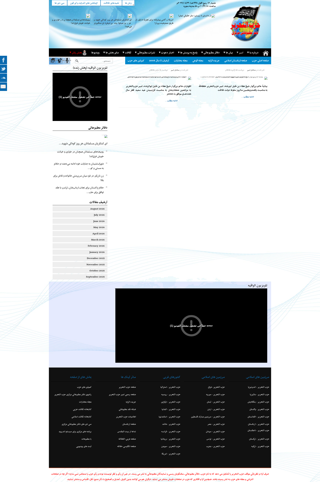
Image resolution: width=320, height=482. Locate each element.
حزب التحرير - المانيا (171, 409)
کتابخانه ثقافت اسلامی (81, 416)
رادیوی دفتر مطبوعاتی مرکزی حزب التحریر (72, 394)
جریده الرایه (213, 60)
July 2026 (99, 215)
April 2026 (98, 233)
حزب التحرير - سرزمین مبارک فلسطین (208, 416)
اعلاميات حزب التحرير (126, 416)
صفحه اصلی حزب (260, 60)
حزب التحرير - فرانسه (170, 431)
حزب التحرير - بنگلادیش (258, 402)
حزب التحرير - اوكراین (170, 402)
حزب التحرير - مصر (216, 424)
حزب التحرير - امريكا (171, 454)
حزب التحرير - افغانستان (258, 416)
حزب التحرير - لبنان (216, 402)
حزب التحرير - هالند (171, 424)
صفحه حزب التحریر (127, 387)
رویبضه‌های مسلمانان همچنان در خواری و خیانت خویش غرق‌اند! (71, 21)
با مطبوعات (86, 439)
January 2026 (97, 252)
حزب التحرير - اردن (216, 409)
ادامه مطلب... (247, 97)
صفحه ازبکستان (129, 424)
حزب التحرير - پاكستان (259, 409)
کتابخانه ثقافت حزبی (82, 409)
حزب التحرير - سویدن (170, 446)
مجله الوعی (197, 60)
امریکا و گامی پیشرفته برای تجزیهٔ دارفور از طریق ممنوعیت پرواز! (154, 21)
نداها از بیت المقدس (126, 431)
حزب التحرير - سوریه (215, 394)
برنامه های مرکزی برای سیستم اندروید (75, 431)
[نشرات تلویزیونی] (59, 63)
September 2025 (95, 277)
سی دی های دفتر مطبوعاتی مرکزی (76, 424)
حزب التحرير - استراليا (170, 387)
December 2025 (96, 258)
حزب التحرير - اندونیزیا (258, 387)
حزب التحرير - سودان (215, 431)
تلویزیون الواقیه (257, 285)
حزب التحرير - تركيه (260, 446)
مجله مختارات (181, 60)
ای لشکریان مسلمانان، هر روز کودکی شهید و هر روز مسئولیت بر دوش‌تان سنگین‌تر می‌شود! (113, 23)
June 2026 (99, 221)
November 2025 (95, 264)
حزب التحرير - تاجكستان (258, 430)
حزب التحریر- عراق (216, 387)
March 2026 (98, 239)
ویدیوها (95, 52)
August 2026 (97, 209)
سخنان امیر (251, 70)
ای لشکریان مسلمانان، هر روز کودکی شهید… (83, 143)
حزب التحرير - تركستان (259, 439)
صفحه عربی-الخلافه (127, 439)
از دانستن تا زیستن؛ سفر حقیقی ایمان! (194, 15)
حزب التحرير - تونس (215, 439)
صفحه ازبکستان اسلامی (235, 60)
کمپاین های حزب (136, 60)
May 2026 (99, 227)
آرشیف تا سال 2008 (159, 60)
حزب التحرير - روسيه (170, 394)
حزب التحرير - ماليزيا (259, 394)
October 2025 (97, 270)
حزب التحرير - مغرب (215, 446)
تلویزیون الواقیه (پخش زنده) (90, 67)
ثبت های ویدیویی (83, 446)
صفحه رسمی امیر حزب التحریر (122, 394)
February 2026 (96, 246)
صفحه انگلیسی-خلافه (126, 446)
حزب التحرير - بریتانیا (170, 439)
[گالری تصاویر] (52, 63)
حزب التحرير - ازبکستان (258, 424)
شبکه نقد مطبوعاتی (127, 409)
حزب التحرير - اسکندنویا (169, 416)
